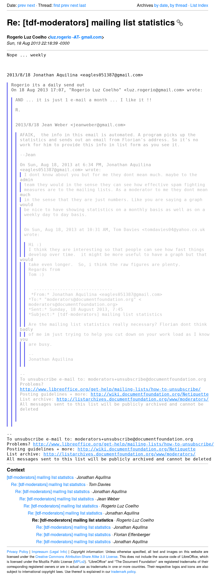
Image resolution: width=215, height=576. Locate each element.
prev (22, 5)
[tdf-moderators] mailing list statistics (40, 477)
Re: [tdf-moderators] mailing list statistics (91, 22)
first (56, 5)
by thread (178, 5)
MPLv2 (79, 561)
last (82, 5)
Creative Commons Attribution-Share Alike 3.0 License (76, 556)
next (31, 5)
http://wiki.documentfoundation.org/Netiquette (150, 394)
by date (161, 5)
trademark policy (123, 571)
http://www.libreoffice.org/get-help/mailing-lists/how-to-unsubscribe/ (110, 389)
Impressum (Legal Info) (49, 551)
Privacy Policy (17, 551)
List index (199, 5)
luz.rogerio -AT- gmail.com (76, 37)
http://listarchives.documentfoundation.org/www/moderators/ (133, 399)
